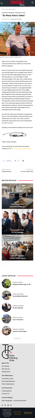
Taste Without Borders (17, 207)
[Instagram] (5, 405)
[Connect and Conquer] (17, 247)
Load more (17, 338)
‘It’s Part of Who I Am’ (27, 171)
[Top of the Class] (6, 319)
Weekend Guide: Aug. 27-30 (22, 284)
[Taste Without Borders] (17, 196)
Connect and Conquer (17, 258)
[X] (11, 405)
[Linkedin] (8, 405)
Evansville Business (11, 9)
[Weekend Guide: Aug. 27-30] (6, 283)
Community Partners (17, 255)
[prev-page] (3, 264)
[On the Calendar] (17, 222)
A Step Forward (6, 171)
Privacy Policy (17, 412)
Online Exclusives (17, 282)
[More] (23, 161)
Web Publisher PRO (28, 413)
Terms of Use (17, 414)
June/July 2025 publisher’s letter (20, 148)
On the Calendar (17, 232)
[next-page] (6, 264)
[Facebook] (2, 405)
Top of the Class (18, 319)
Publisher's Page (20, 12)
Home (3, 9)
